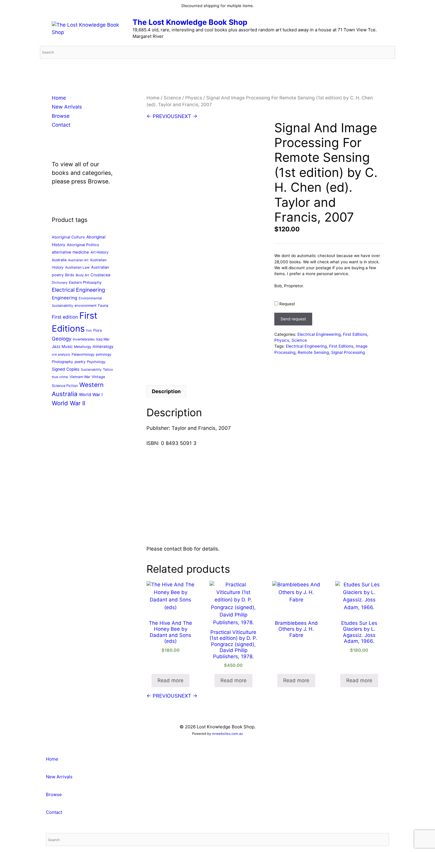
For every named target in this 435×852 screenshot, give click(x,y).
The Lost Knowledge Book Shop (190, 22)
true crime (60, 377)
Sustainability (91, 369)
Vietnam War (80, 377)
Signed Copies (65, 369)
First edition (65, 317)
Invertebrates (84, 339)
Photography (62, 361)
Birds (69, 275)
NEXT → (187, 116)
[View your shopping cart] (387, 68)
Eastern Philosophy (85, 282)
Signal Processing (348, 352)
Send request (293, 319)
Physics (193, 98)
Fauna (103, 305)
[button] (2, 746)
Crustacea (100, 274)
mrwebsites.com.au (227, 734)
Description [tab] (166, 391)
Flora (97, 330)
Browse (61, 116)
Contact (61, 125)
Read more (170, 680)
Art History (100, 252)
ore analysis (61, 354)
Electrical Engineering (306, 346)
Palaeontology (83, 354)
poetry (80, 361)
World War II (68, 403)
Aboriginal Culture (68, 237)
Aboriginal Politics (83, 245)
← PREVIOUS (162, 116)
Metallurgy (82, 347)
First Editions (355, 334)
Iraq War (102, 339)
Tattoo (108, 369)
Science (172, 98)
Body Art (82, 275)
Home (153, 98)
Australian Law (77, 267)
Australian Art (78, 260)
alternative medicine (70, 252)
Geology (61, 339)
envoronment (85, 306)
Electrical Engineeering (319, 334)
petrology (103, 354)
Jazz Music (62, 346)
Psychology (96, 362)
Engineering (64, 298)
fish (89, 331)
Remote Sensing (313, 352)
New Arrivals (67, 107)
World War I (91, 394)
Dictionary (59, 282)
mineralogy (103, 346)
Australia (59, 260)
